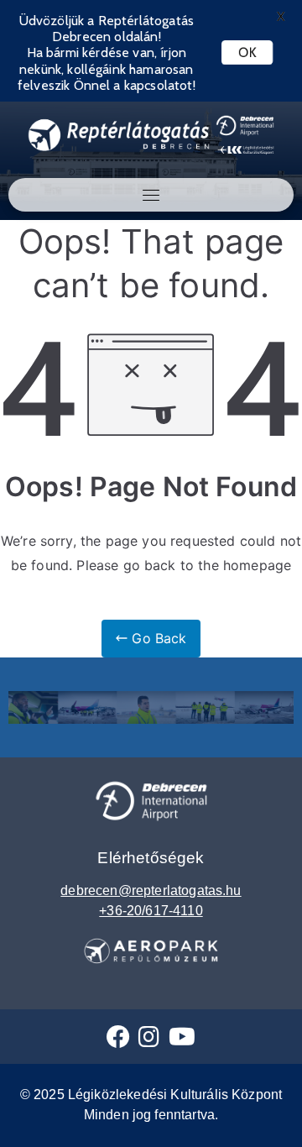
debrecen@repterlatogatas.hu (150, 890)
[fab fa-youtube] (182, 1041)
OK (247, 52)
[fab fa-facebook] (118, 1041)
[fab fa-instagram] (148, 1041)
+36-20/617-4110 (150, 910)
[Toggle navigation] (151, 195)
